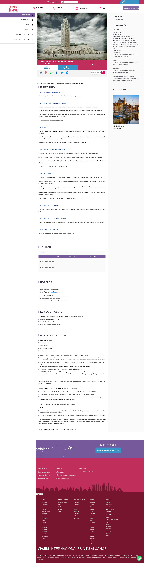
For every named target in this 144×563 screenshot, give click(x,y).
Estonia (92, 507)
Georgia (44, 513)
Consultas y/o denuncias (38, 559)
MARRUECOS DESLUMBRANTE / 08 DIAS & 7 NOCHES (70, 83)
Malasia (44, 527)
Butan (44, 507)
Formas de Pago (42, 474)
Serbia (107, 535)
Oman (60, 509)
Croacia (108, 524)
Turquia (92, 527)
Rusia (91, 525)
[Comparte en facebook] (56, 73)
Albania (108, 517)
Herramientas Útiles (43, 478)
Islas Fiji (108, 507)
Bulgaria (108, 522)
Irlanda (92, 536)
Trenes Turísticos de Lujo (62, 477)
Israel (59, 504)
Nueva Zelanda (110, 509)
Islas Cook (109, 504)
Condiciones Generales (44, 475)
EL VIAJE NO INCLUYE (22, 39)
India (43, 516)
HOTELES (26, 30)
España (92, 543)
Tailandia (76, 516)
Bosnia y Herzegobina (112, 519)
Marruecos (52, 83)
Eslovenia (108, 526)
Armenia (44, 502)
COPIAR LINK (95, 74)
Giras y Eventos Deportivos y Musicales (66, 475)
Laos (43, 525)
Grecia (92, 518)
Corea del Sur (46, 511)
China (44, 509)
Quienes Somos (42, 471)
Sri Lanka (45, 536)
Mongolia (45, 531)
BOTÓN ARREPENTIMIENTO (87, 471)
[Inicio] (38, 83)
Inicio (40, 429)
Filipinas (76, 504)
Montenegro (109, 531)
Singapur (76, 513)
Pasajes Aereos (60, 472)
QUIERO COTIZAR (133, 8)
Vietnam (76, 518)
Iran (43, 520)
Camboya (77, 502)
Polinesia (108, 511)
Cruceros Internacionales (62, 478)
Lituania (92, 511)
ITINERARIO (25, 20)
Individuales (44, 83)
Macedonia (109, 528)
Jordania (60, 507)
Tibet (43, 538)
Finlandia (92, 513)
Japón (44, 522)
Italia (91, 520)
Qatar (59, 511)
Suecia (92, 504)
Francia (92, 540)
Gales (91, 534)
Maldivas (44, 529)
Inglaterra (92, 529)
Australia (108, 502)
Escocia (92, 531)
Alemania (92, 538)
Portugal (92, 522)
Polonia (92, 516)
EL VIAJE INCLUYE (23, 35)
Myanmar (76, 511)
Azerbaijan (45, 504)
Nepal (44, 534)
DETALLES (26, 15)
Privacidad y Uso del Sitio (44, 477)
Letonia (92, 509)
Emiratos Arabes (62, 502)
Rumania (108, 533)
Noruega (92, 502)
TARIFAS (27, 25)
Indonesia (45, 518)
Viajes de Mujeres (60, 474)
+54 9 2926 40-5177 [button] (108, 450)
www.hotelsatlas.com (55, 292)
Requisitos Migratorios (44, 472)
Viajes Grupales (60, 471)
